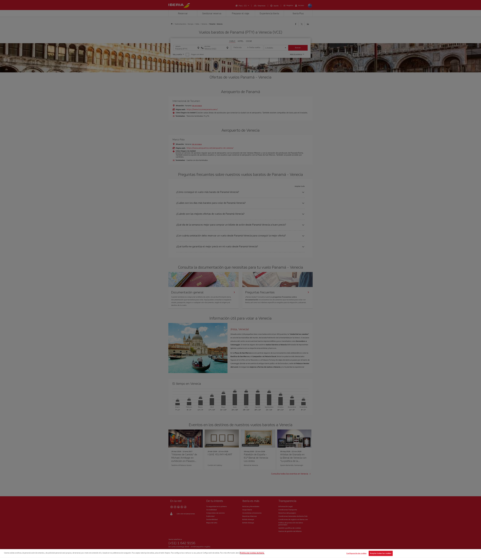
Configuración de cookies (356, 553)
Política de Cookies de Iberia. (252, 553)
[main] (240, 553)
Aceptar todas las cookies (380, 553)
